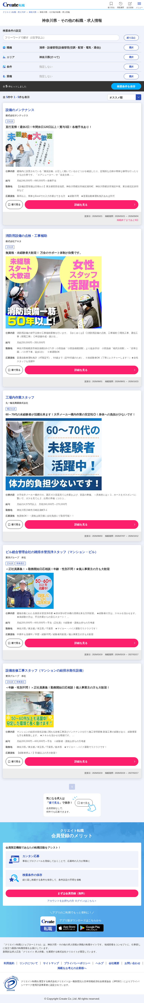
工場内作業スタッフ (20, 397)
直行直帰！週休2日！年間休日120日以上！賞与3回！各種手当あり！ (49, 126)
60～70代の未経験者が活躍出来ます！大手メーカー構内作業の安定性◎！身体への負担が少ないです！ (70, 414)
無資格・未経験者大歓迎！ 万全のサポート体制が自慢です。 (44, 252)
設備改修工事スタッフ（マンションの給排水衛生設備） (45, 670)
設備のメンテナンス (20, 110)
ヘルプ (100, 963)
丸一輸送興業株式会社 (17, 403)
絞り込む (131, 37)
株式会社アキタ (13, 241)
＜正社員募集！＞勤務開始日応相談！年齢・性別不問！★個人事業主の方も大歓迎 (58, 569)
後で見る (15, 204)
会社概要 (114, 963)
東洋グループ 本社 (16, 557)
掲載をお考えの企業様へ (72, 968)
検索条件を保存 (126, 86)
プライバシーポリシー (77, 963)
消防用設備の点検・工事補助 (26, 236)
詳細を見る (81, 204)
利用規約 (9, 963)
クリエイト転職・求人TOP (14, 12)
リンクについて (29, 963)
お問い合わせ (132, 963)
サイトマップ (51, 963)
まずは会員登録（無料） (72, 893)
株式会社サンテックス (17, 115)
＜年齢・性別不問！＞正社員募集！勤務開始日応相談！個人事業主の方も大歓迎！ (58, 687)
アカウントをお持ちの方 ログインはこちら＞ (72, 900)
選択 (131, 47)
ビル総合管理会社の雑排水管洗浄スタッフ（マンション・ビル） (52, 552)
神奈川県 (32, 12)
